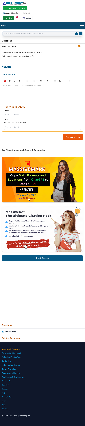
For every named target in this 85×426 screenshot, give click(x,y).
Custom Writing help (9, 369)
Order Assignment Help (16, 8)
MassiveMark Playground (11, 349)
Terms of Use (6, 381)
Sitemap (5, 409)
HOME (4, 25)
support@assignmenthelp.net (17, 13)
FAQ (3, 393)
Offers (4, 401)
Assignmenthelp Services (11, 365)
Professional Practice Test (11, 357)
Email (6, 120)
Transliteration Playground (11, 353)
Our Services (6, 361)
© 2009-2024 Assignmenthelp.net (16, 416)
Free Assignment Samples (11, 373)
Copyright (5, 385)
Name (6, 111)
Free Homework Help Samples (13, 377)
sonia (14, 46)
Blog (3, 405)
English (28, 18)
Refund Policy (7, 397)
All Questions (10, 332)
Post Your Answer (73, 137)
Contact (5, 389)
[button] (4, 81)
